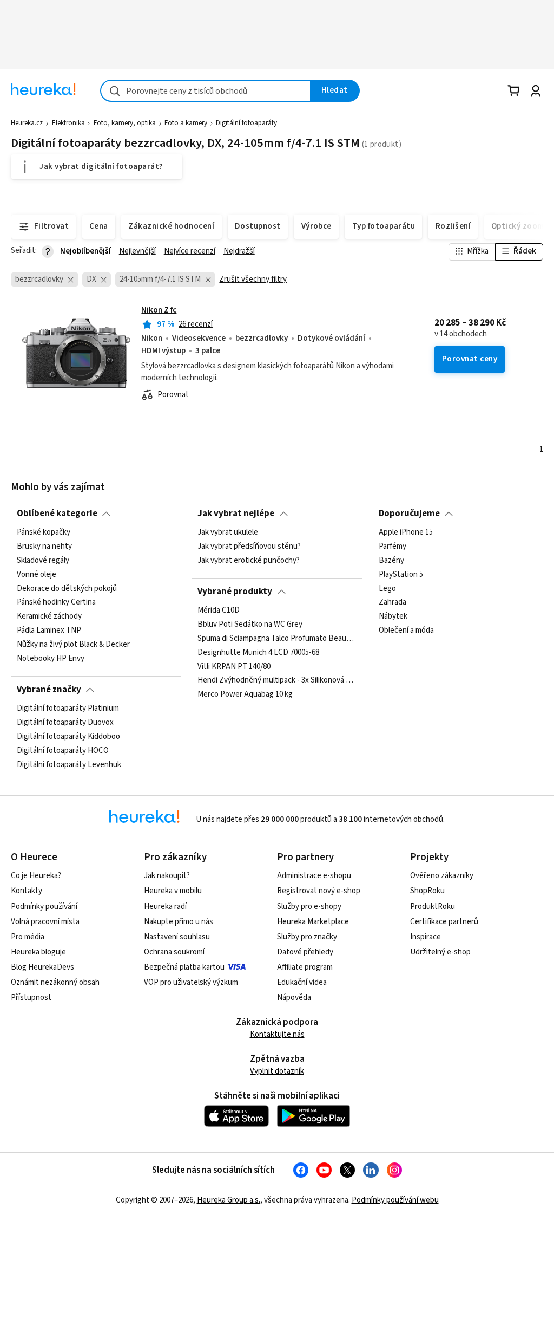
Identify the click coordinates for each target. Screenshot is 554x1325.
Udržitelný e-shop (440, 952)
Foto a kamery (185, 123)
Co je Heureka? (36, 875)
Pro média (27, 937)
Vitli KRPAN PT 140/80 (234, 666)
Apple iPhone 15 (406, 532)
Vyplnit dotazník (277, 1071)
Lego (387, 588)
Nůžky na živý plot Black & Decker (73, 644)
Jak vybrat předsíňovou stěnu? (249, 546)
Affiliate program (305, 967)
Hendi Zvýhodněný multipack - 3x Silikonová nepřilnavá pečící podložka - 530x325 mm (277, 680)
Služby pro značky (307, 937)
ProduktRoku (432, 906)
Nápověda (294, 997)
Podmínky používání (44, 906)
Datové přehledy (305, 952)
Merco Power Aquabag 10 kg (245, 694)
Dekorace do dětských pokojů (67, 588)
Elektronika (68, 123)
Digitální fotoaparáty (246, 123)
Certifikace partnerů (444, 921)
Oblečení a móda (406, 630)
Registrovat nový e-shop (318, 891)
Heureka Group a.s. (228, 1200)
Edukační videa (302, 982)
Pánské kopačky (43, 532)
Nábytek (393, 616)
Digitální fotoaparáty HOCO (63, 750)
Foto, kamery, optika (125, 123)
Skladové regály (43, 560)
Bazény (391, 560)
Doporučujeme (409, 513)
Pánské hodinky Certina (56, 602)
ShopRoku (427, 891)
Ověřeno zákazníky (441, 875)
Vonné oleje (36, 574)
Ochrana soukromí (174, 952)
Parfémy (392, 546)
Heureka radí (165, 906)
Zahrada (392, 602)
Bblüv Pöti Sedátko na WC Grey (249, 624)
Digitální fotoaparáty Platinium (68, 708)
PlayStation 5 (401, 574)
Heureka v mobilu (173, 891)
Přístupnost (31, 997)
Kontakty (26, 891)
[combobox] (205, 91)
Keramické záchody (49, 616)
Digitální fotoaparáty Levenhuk (69, 764)
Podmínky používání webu (395, 1200)
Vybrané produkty (234, 591)
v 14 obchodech (460, 334)
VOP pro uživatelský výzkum (191, 982)
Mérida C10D (218, 610)
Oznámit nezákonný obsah (55, 982)
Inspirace (425, 937)
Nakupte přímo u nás (178, 921)
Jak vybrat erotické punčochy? (248, 560)
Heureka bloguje (38, 952)
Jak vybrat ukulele (227, 532)
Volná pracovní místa (45, 921)
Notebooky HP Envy (50, 658)
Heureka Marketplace (313, 921)
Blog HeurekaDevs (42, 967)
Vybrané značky (49, 689)
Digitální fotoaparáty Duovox (65, 722)
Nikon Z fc (158, 310)
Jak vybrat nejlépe (235, 513)
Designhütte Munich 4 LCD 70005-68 (258, 652)
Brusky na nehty (44, 546)
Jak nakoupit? (167, 875)
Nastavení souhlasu (177, 937)
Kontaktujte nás (277, 1034)
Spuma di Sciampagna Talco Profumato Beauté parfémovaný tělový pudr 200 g (277, 638)
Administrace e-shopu (314, 875)
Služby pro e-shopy (309, 906)
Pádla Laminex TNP (49, 630)
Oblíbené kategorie (57, 513)
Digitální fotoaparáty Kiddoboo (68, 736)
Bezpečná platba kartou (184, 967)
